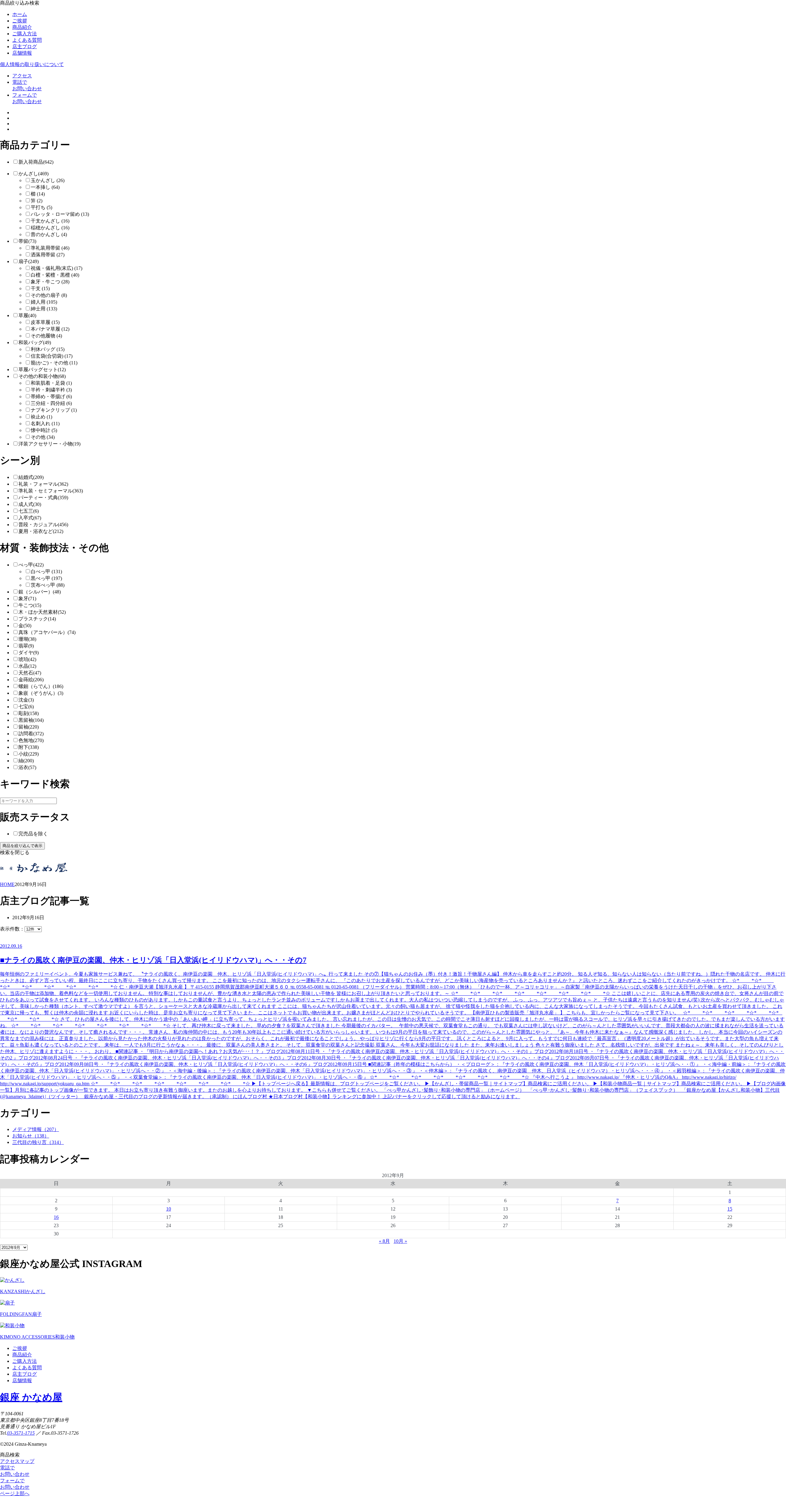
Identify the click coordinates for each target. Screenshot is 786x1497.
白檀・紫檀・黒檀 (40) (55, 275)
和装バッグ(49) (34, 342)
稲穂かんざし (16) (50, 227)
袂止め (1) (41, 416)
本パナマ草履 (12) (50, 329)
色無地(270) (31, 740)
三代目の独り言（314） (38, 1142)
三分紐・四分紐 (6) (51, 403)
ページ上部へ (14, 1493)
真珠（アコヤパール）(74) (47, 632)
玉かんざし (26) (47, 180)
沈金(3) (26, 699)
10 (168, 1208)
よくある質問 (27, 40)
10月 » (400, 1241)
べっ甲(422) (31, 564)
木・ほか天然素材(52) (42, 612)
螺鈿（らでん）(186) (40, 686)
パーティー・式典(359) (43, 497)
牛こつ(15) (29, 605)
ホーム (19, 14)
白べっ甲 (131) (46, 571)
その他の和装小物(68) (42, 376)
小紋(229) (28, 753)
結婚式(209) (31, 477)
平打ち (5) (41, 207)
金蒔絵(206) (31, 679)
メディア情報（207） (35, 1129)
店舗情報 (22, 53)
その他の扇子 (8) (49, 295)
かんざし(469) (33, 173)
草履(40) (27, 315)
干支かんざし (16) (50, 221)
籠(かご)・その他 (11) (54, 362)
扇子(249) (28, 261)
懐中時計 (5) (44, 430)
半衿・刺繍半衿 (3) (51, 389)
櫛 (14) (38, 193)
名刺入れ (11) (45, 423)
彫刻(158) (28, 713)
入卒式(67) (29, 517)
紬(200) (26, 760)
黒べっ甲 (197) (46, 578)
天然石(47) (29, 672)
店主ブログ (24, 46)
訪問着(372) (31, 733)
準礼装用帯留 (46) (50, 248)
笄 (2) (36, 200)
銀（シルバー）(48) (39, 591)
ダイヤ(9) (28, 652)
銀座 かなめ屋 (31, 1397)
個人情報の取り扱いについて (32, 64)
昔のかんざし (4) (49, 234)
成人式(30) (29, 504)
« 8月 (384, 1241)
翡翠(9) (26, 645)
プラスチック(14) (37, 618)
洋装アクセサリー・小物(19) (49, 443)
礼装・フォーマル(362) (43, 484)
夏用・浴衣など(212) (40, 531)
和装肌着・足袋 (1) (51, 383)
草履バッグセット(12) (42, 369)
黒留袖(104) (31, 720)
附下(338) (28, 747)
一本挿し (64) (45, 187)
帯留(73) (27, 241)
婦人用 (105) (44, 302)
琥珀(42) (27, 659)
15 (729, 1208)
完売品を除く (33, 833)
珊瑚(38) (27, 639)
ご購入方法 (24, 33)
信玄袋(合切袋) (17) (51, 356)
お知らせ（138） (30, 1135)
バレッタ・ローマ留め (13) (60, 214)
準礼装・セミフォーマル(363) (50, 490)
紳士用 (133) (44, 308)
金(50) (24, 625)
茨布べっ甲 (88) (47, 585)
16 (56, 1217)
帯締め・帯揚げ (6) (51, 396)
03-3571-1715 (21, 1433)
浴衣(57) (27, 767)
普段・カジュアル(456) (43, 524)
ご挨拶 (19, 20)
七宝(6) (26, 706)
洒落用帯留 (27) (47, 254)
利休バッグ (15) (47, 349)
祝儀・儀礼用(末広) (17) (56, 268)
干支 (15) (40, 288)
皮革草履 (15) (45, 322)
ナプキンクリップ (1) (54, 410)
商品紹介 (22, 27)
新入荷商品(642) (35, 162)
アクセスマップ (17, 1461)
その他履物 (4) (46, 335)
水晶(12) (27, 666)
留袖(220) (28, 726)
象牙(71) (27, 598)
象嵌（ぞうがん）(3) (40, 693)
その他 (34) (43, 437)
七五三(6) (28, 511)
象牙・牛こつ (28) (50, 281)
